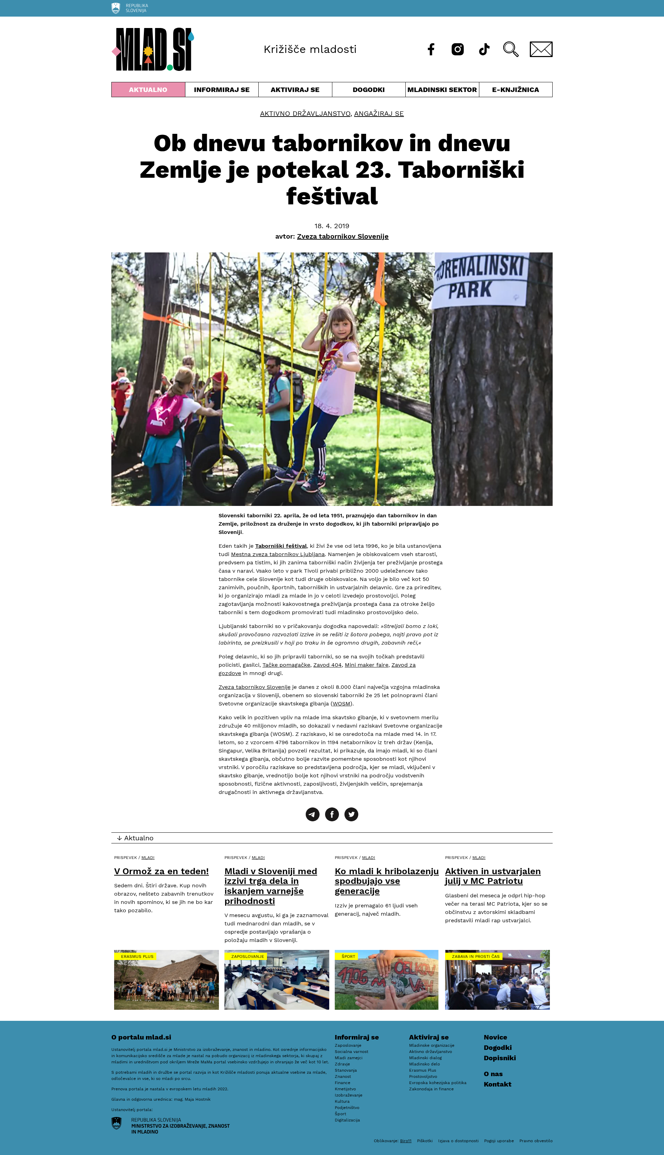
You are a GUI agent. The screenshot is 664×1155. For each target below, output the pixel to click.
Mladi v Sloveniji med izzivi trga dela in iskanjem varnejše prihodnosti (270, 886)
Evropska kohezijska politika (438, 1082)
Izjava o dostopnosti (458, 1140)
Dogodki (369, 89)
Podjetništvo (347, 1107)
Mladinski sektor (442, 91)
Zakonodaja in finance (431, 1089)
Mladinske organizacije (431, 1045)
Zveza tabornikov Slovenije (254, 687)
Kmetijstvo (345, 1089)
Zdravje (342, 1064)
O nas (493, 1074)
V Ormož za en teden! (161, 871)
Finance (342, 1082)
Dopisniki (500, 1058)
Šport (348, 956)
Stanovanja (346, 1070)
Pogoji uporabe (499, 1140)
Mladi (148, 857)
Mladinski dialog (425, 1057)
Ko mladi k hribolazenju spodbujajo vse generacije (387, 881)
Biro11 (406, 1140)
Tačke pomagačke (286, 665)
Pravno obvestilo (536, 1140)
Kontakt (497, 1084)
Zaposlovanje (247, 956)
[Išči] (511, 49)
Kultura (342, 1101)
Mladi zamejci (348, 1057)
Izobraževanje (348, 1095)
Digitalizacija (347, 1120)
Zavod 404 (327, 665)
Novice (495, 1037)
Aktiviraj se (295, 91)
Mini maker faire (366, 665)
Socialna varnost (351, 1051)
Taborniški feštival (281, 546)
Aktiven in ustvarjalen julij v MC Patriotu (493, 876)
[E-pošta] (541, 49)
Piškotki (425, 1140)
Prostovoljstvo (423, 1076)
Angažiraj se (379, 113)
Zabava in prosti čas (476, 956)
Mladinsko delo (424, 1064)
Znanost (343, 1076)
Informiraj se (222, 91)
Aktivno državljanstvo (305, 113)
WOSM (341, 703)
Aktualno (149, 91)
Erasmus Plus (137, 956)
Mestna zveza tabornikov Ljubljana (278, 554)
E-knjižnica (515, 89)
